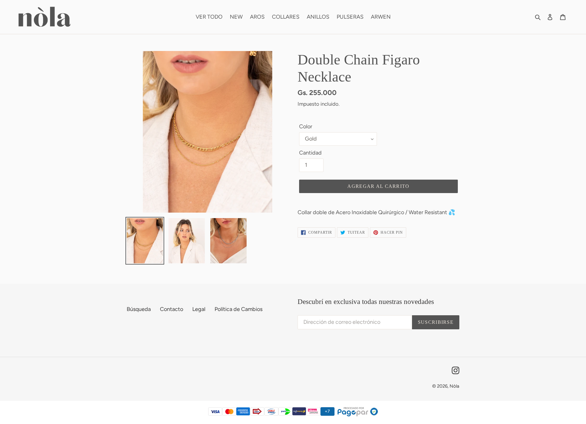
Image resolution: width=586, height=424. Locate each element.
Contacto (171, 309)
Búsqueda (139, 309)
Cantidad (310, 152)
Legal (198, 309)
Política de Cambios (238, 309)
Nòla (454, 386)
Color (305, 126)
